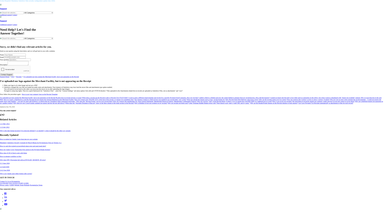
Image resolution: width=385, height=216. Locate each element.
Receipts (19, 77)
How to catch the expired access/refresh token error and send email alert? (23, 146)
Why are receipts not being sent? (178, 103)
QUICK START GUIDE (21, 183)
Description (3, 65)
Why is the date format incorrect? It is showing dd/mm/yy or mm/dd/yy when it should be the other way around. (35, 131)
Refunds (26, 185)
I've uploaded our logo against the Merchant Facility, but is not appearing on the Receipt (51, 77)
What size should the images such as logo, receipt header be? (206, 99)
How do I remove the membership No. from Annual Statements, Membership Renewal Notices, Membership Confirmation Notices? (155, 101)
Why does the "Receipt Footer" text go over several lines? (94, 101)
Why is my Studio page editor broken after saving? (16, 173)
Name (2, 55)
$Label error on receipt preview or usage (69, 98)
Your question (4, 60)
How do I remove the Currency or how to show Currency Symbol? (308, 99)
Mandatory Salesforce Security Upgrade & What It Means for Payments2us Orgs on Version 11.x (30, 143)
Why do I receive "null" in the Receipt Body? (211, 101)
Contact (14, 15)
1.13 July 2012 (4, 127)
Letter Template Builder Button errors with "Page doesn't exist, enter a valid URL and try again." (219, 103)
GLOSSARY (4, 183)
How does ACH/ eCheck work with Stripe (13, 153)
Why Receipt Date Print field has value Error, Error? (242, 99)
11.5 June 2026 (5, 163)
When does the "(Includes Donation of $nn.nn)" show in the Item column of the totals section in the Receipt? (99, 103)
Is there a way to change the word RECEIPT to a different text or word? (249, 101)
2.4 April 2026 (4, 167)
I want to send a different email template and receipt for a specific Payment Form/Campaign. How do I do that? (163, 98)
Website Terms (19, 185)
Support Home (4, 77)
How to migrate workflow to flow (10, 156)
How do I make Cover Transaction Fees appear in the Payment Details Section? (25, 149)
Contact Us (3, 181)
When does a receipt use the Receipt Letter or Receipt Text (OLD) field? (105, 98)
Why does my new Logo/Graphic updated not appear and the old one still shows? (39, 103)
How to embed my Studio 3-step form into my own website (19, 139)
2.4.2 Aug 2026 (5, 170)
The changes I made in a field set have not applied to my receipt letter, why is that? (160, 99)
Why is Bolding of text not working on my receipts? (150, 103)
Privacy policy (4, 185)
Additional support (6, 15)
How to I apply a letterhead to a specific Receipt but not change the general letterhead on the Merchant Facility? (39, 99)
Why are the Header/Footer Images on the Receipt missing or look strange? (274, 103)
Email (2, 57)
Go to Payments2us (14, 181)
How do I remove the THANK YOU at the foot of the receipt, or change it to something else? (104, 99)
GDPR (12, 185)
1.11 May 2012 (5, 124)
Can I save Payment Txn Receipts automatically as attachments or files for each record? (325, 103)
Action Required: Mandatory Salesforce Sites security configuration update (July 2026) (27, 1)
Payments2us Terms (36, 185)
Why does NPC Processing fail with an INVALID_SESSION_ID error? (23, 160)
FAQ (12, 77)
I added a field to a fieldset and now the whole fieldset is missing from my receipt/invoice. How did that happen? (234, 98)
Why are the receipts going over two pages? (273, 99)
